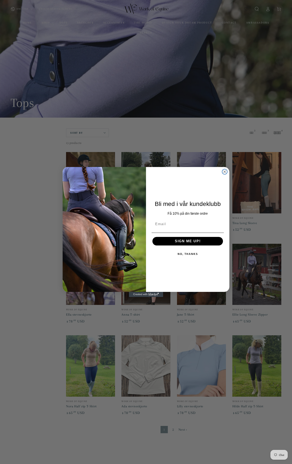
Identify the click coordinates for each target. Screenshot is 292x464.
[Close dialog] (224, 171)
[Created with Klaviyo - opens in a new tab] (146, 294)
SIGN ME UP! (188, 241)
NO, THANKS (188, 254)
